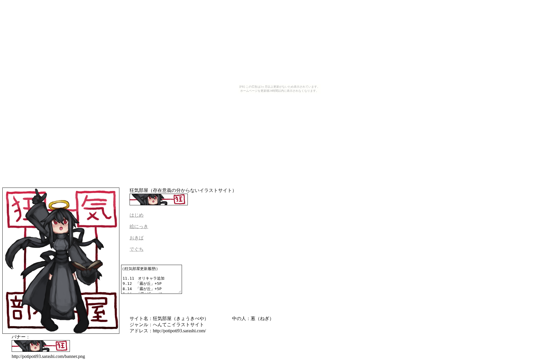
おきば (137, 237)
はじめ (137, 215)
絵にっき (139, 226)
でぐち (137, 249)
